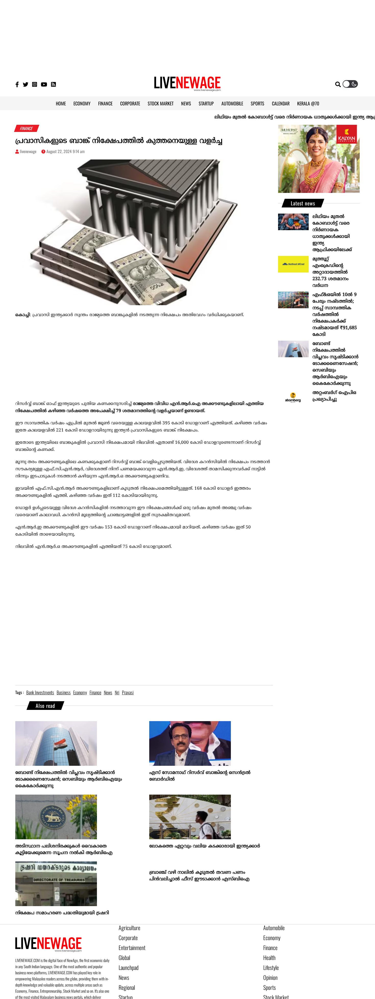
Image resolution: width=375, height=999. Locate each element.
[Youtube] (44, 84)
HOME (61, 103)
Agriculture (127, 927)
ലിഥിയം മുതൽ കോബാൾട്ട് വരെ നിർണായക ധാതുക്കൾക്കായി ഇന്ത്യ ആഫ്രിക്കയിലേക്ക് (332, 233)
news (108, 692)
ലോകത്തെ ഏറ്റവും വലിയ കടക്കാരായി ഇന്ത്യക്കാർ (204, 846)
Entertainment (129, 945)
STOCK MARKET (160, 103)
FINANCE (105, 103)
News (123, 971)
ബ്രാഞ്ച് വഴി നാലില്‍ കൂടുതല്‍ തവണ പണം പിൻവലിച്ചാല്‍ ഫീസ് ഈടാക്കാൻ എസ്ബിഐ (199, 876)
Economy (270, 936)
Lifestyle (270, 962)
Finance (269, 945)
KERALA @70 (308, 103)
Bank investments (40, 692)
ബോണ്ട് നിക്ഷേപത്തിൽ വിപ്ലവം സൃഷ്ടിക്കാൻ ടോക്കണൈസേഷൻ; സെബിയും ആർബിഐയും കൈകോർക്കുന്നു (68, 779)
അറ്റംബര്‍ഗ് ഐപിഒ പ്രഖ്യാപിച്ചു (334, 396)
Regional (125, 980)
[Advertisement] (187, 35)
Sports (268, 980)
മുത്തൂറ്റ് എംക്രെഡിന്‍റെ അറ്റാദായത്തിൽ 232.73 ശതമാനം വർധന (330, 272)
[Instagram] (34, 84)
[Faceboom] (17, 84)
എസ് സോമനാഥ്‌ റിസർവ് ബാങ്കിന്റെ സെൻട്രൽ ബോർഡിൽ (200, 776)
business (64, 692)
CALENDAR (281, 103)
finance (95, 692)
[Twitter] (25, 84)
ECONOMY (82, 103)
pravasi (128, 692)
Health (268, 954)
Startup (124, 988)
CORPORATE (130, 103)
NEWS (186, 103)
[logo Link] (187, 88)
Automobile (272, 927)
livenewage (28, 151)
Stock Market (273, 988)
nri (117, 692)
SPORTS (257, 103)
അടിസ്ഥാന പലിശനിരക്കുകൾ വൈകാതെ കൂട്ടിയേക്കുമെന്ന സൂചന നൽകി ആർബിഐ (63, 849)
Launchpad (127, 962)
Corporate (126, 936)
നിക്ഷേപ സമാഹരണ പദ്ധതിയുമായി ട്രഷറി (62, 913)
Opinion (269, 971)
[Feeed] (53, 84)
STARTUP (206, 103)
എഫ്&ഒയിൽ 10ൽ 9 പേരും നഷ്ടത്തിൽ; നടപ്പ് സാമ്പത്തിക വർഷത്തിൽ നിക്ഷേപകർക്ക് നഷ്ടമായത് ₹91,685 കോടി (334, 315)
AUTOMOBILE (232, 103)
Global (123, 954)
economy (80, 692)
